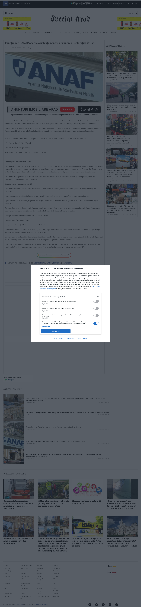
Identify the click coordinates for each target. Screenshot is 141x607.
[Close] (106, 269)
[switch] (96, 301)
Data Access (70, 338)
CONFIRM (55, 331)
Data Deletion (58, 338)
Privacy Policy (82, 338)
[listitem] (70, 297)
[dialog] (70, 303)
